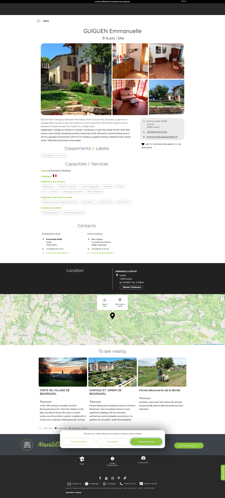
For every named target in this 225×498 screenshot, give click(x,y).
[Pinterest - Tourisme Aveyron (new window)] (119, 478)
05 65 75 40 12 (130, 484)
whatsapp (111, 484)
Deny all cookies (78, 442)
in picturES (143, 462)
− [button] (222, 300)
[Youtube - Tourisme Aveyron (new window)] (106, 478)
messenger (62, 428)
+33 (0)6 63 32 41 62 (157, 132)
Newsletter (222, 472)
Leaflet (197, 344)
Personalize (112, 442)
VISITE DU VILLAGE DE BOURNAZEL (55, 391)
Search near (104, 305)
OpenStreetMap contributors (215, 344)
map (81, 464)
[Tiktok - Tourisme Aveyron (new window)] (125, 478)
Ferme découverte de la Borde (159, 390)
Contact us (76, 484)
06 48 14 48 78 (150, 484)
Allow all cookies (146, 442)
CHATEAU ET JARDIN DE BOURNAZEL (105, 391)
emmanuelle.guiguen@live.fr (162, 137)
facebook (76, 428)
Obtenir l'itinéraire (132, 287)
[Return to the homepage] (38, 21)
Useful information (112, 464)
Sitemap (78, 492)
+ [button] (222, 296)
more (84, 428)
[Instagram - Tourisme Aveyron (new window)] (112, 478)
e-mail (49, 428)
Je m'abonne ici (187, 445)
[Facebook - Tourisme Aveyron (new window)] (100, 478)
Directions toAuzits (120, 305)
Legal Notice (70, 492)
